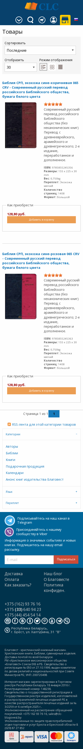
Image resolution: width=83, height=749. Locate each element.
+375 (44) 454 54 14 (23, 615)
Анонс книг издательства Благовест (35, 479)
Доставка (14, 573)
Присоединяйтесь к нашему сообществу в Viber (38, 531)
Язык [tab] (9, 492)
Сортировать (15, 43)
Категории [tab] (13, 434)
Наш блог (53, 573)
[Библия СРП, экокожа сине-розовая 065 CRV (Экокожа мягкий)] (20, 296)
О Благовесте (56, 579)
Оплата (12, 579)
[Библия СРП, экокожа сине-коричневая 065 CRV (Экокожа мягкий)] (20, 125)
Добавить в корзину (41, 219)
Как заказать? (18, 585)
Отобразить (14, 60)
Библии (12, 453)
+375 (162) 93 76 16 (23, 604)
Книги (10, 460)
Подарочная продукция (25, 466)
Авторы (12, 446)
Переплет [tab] (12, 503)
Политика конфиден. (54, 587)
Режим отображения (55, 60)
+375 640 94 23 (23, 609)
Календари (15, 473)
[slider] (53, 104)
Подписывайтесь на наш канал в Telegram (43, 520)
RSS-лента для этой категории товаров (44, 424)
